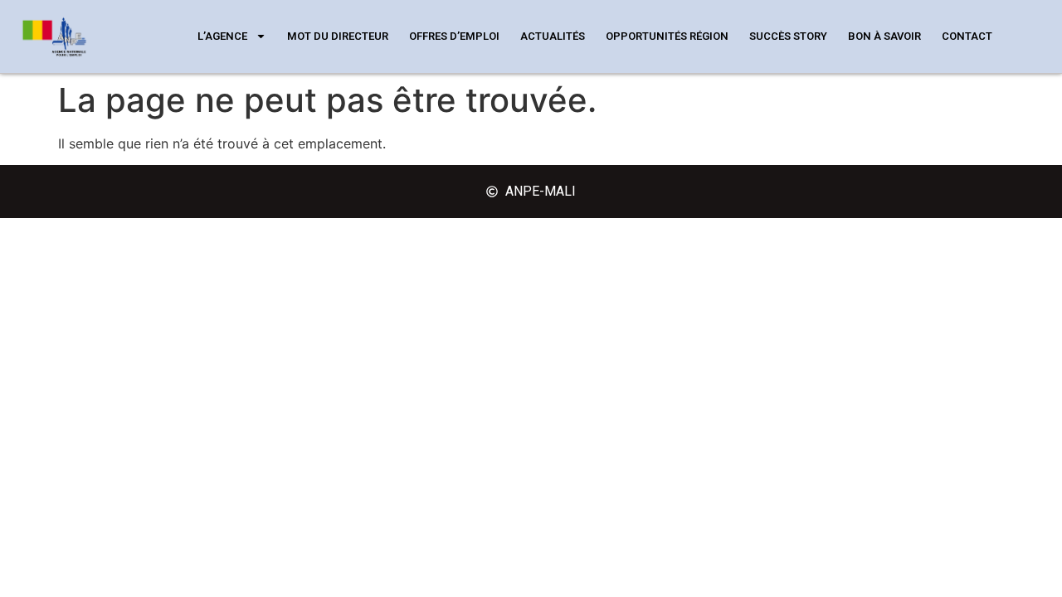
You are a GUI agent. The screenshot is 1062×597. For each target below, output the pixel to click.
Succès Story (788, 36)
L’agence (222, 36)
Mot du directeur (337, 36)
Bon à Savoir (884, 36)
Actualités (552, 36)
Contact (967, 36)
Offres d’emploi (454, 36)
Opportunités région (667, 36)
